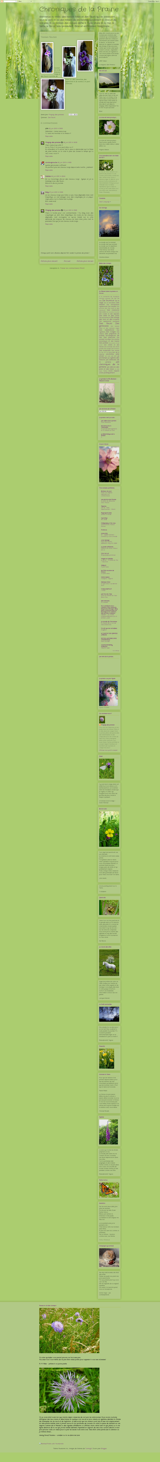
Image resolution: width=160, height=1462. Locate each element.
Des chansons (113, 310)
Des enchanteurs (104, 317)
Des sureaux (115, 348)
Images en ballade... (107, 559)
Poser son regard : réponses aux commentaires (107, 494)
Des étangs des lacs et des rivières (109, 318)
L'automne (110, 354)
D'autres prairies (104, 298)
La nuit (113, 356)
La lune (107, 356)
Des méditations (106, 330)
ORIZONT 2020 (105, 648)
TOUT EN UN (105, 553)
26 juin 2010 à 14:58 (64, 162)
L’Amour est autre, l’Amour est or (109, 549)
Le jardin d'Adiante (107, 547)
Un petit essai (105, 573)
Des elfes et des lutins (109, 316)
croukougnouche (51, 162)
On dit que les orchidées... (109, 628)
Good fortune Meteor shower (108, 525)
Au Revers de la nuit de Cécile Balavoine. (108, 624)
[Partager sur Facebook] (75, 115)
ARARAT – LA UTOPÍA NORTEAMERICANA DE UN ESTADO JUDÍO (109, 616)
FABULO (103, 565)
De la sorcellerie (109, 303)
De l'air (113, 298)
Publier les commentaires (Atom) (72, 268)
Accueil (67, 261)
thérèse (48, 176)
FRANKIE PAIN (105, 582)
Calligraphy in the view (108, 523)
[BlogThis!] (71, 115)
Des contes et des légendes (109, 314)
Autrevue (104, 530)
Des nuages (111, 332)
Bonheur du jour (106, 491)
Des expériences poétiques (109, 321)
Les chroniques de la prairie (109, 364)
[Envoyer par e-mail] (69, 115)
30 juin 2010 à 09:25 (70, 210)
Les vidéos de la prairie (108, 421)
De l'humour (108, 300)
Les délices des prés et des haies (109, 368)
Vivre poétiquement (107, 373)
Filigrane (103, 506)
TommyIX (88, 1448)
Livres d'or (104, 533)
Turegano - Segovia (107, 578)
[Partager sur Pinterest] (77, 115)
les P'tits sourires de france (107, 571)
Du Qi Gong (108, 352)
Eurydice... (104, 630)
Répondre (49, 136)
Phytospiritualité (106, 513)
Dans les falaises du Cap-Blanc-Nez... (109, 596)
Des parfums (109, 337)
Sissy (47, 192)
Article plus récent (49, 261)
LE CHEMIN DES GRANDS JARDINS (109, 634)
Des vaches (115, 350)
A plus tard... (105, 567)
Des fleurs (51, 117)
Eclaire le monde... (106, 514)
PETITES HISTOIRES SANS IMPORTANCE (109, 639)
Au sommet (104, 602)
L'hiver (101, 356)
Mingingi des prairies (53, 142)
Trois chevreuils (106, 422)
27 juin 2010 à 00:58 (56, 192)
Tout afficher (116, 650)
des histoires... (105, 601)
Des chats (102, 312)
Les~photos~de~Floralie (108, 499)
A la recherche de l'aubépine (109, 296)
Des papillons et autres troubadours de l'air (109, 336)
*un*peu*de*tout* (106, 589)
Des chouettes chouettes (112, 312)
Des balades (112, 306)
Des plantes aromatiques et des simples (109, 340)
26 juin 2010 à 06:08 (70, 142)
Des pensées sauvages (109, 338)
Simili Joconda (105, 641)
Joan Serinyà (105, 540)
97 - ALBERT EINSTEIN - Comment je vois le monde (109, 535)
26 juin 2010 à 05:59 (56, 128)
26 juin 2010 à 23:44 (58, 176)
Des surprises (105, 350)
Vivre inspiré (113, 371)
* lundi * (103, 590)
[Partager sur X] (73, 115)
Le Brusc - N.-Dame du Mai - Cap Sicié (109, 561)
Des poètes (103, 343)
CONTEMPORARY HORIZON (107, 645)
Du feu (101, 352)
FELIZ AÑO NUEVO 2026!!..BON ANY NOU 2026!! (109, 542)
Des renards (108, 347)
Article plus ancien (85, 261)
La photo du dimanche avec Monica (108, 501)
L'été (117, 354)
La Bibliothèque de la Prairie (108, 434)
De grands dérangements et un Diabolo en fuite (109, 429)
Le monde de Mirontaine (109, 622)
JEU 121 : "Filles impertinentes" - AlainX (108, 508)
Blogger (104, 1448)
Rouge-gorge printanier (108, 555)
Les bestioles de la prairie (109, 361)
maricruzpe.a (105, 577)
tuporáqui (104, 518)
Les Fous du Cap (106, 594)
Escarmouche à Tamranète (106, 426)
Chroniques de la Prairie (79, 9)
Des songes (107, 348)
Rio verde (104, 519)
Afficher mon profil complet (108, 750)
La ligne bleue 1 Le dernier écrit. (109, 584)
